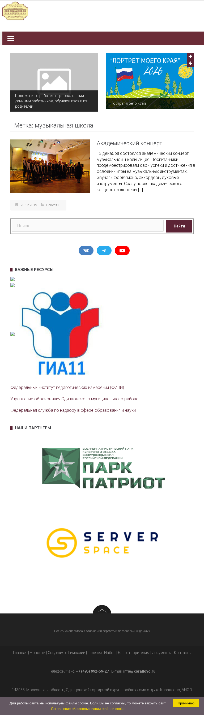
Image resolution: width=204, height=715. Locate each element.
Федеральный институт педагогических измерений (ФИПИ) (67, 384)
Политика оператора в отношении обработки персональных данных (102, 628)
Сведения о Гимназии (66, 650)
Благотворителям (134, 650)
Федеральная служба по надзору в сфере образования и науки (73, 407)
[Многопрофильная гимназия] (100, 10)
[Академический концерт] (50, 162)
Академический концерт (129, 140)
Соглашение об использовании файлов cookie (88, 709)
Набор (110, 650)
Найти (179, 223)
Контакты (182, 650)
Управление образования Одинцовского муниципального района (74, 396)
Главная (20, 650)
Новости (52, 202)
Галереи (95, 650)
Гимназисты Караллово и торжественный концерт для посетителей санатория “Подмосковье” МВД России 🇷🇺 (153, 98)
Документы (162, 650)
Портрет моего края (37, 103)
